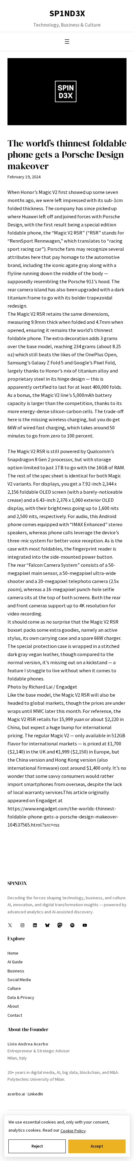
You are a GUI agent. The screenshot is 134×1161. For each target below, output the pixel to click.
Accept (97, 1146)
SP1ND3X (67, 13)
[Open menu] (67, 41)
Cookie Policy (73, 1131)
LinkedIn (35, 1094)
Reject (37, 1146)
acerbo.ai (16, 1094)
